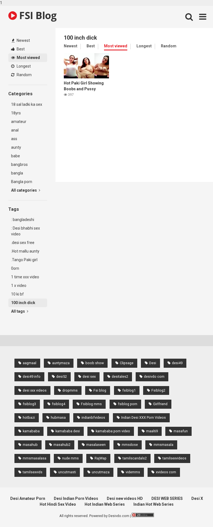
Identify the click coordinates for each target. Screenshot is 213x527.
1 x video (18, 285)
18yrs (16, 113)
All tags (18, 311)
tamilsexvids (32, 472)
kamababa (31, 431)
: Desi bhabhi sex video (25, 231)
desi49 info (31, 376)
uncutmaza (101, 472)
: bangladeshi (22, 219)
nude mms (70, 458)
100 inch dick (23, 302)
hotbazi (29, 417)
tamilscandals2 (135, 458)
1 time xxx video (25, 277)
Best (20, 49)
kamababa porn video (113, 431)
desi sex (89, 376)
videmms (133, 472)
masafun (181, 431)
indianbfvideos (93, 417)
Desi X (197, 498)
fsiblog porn (127, 404)
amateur (18, 121)
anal (15, 130)
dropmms (70, 390)
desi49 (177, 363)
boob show (94, 363)
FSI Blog (36, 15)
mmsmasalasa (34, 458)
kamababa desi (67, 431)
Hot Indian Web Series (105, 504)
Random (24, 75)
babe (15, 156)
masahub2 (62, 445)
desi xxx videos (35, 390)
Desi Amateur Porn (27, 498)
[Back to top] (194, 511)
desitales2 (120, 376)
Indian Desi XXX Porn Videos (143, 417)
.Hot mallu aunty (25, 251)
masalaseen (96, 445)
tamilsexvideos (174, 458)
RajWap (100, 458)
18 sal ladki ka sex (26, 104)
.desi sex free (22, 242)
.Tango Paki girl (24, 260)
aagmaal (29, 363)
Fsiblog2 (158, 390)
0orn (15, 268)
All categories (24, 190)
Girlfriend (160, 404)
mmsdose (130, 445)
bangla (17, 173)
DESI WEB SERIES (167, 498)
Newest (23, 40)
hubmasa (58, 417)
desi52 (61, 376)
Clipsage (126, 363)
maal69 (152, 431)
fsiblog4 (58, 404)
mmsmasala (163, 445)
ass (14, 139)
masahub (30, 445)
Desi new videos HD (125, 498)
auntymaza (61, 363)
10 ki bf (17, 294)
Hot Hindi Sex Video (58, 504)
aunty (16, 147)
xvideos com (166, 472)
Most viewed (28, 57)
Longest (23, 66)
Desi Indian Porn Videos (76, 498)
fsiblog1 (129, 390)
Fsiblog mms (91, 404)
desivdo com (154, 376)
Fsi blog (99, 390)
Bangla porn (21, 181)
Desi (152, 363)
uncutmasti (67, 472)
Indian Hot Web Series (153, 504)
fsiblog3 (29, 404)
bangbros (19, 164)
